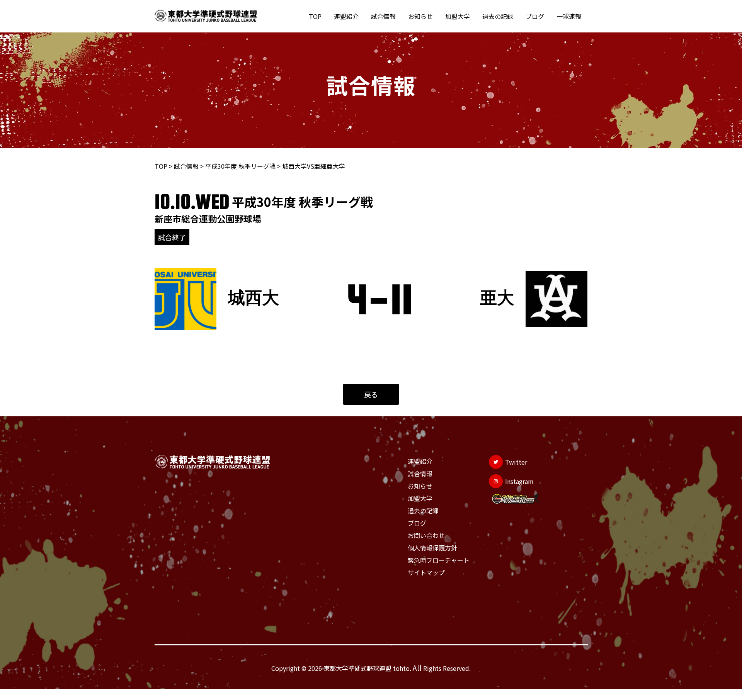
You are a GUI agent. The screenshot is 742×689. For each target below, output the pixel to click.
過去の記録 (497, 16)
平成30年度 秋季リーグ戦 (240, 166)
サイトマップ (426, 572)
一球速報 (568, 16)
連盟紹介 (346, 16)
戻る (371, 394)
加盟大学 (457, 16)
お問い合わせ (426, 535)
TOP (315, 16)
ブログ (535, 16)
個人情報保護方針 (432, 547)
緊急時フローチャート (439, 560)
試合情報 (383, 16)
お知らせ (420, 16)
